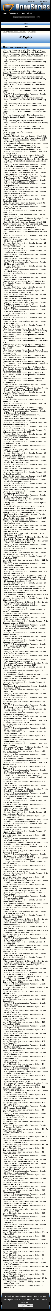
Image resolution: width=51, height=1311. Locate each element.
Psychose (10, 186)
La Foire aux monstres (22, 665)
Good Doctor (8, 214)
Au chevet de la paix (10, 585)
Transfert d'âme (13, 547)
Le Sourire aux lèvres (15, 516)
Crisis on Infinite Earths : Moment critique (22, 167)
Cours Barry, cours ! (14, 680)
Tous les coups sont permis (24, 1085)
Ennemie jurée (8, 864)
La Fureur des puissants (16, 482)
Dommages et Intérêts (11, 642)
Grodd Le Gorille (13, 1181)
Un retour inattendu (13, 1142)
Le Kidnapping (8, 1058)
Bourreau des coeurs (11, 1261)
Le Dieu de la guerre (21, 596)
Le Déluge (6, 1009)
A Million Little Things (11, 415)
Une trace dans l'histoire (12, 879)
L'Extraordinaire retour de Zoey (32, 128)
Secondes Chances (10, 852)
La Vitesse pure (13, 1020)
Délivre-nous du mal (22, 543)
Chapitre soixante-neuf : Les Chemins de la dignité (22, 138)
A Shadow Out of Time (14, 501)
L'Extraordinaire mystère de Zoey (33, 79)
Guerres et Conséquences (13, 424)
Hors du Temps (13, 1226)
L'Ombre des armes (10, 829)
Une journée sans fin (14, 646)
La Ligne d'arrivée (14, 696)
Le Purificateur (8, 818)
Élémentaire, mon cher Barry (17, 386)
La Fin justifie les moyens (17, 260)
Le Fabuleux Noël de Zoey (31, 52)
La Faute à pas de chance (16, 654)
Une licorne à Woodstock (23, 390)
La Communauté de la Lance (26, 776)
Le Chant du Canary (10, 1032)
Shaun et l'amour (10, 216)
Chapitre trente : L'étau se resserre (16, 508)
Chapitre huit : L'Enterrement (36, 340)
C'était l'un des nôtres (23, 844)
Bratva (5, 837)
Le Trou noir (10, 209)
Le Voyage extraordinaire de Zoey (33, 106)
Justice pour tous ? (10, 249)
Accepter (21, 1306)
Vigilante (6, 909)
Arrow (5, 155)
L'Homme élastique (14, 566)
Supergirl (7, 151)
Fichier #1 (6, 134)
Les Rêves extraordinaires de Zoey (33, 117)
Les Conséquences (10, 673)
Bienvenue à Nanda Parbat (13, 1230)
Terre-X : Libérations (22, 604)
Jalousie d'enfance (10, 734)
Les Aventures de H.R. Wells (18, 856)
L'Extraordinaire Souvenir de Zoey (33, 90)
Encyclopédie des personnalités (17, 31)
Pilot (8, 505)
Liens (25, 26)
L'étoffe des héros (10, 1257)
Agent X (6, 1133)
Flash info (10, 323)
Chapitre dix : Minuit (33, 331)
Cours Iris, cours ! (14, 524)
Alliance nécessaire (10, 1200)
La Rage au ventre (10, 268)
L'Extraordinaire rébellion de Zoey (33, 100)
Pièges (5, 726)
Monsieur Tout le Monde (16, 1196)
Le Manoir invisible (10, 455)
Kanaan (6, 1287)
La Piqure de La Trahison (16, 1203)
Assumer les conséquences (14, 421)
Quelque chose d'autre (11, 1177)
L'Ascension (7, 1253)
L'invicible (17, 1093)
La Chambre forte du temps (17, 1188)
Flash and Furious (14, 279)
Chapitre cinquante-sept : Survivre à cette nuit (20, 224)
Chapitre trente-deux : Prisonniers (16, 478)
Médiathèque (27, 13)
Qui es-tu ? (7, 867)
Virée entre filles (12, 638)
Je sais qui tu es (13, 730)
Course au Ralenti (14, 1108)
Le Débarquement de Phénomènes (25, 1279)
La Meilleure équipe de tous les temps (20, 890)
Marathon (11, 142)
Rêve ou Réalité (9, 887)
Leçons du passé (13, 787)
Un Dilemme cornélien (15, 1165)
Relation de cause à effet (16, 718)
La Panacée (11, 241)
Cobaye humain (9, 745)
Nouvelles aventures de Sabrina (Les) (18, 230)
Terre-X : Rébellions (13, 608)
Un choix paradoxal (13, 986)
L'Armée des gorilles (15, 810)
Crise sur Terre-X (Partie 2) (13, 615)
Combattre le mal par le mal (13, 806)
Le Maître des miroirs (14, 955)
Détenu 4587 (7, 401)
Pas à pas (7, 631)
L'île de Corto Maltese (11, 1276)
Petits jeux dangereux (22, 146)
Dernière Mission (9, 1039)
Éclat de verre (9, 688)
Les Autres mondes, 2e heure (14, 293)
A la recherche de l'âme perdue (25, 1138)
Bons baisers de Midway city (17, 182)
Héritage (6, 993)
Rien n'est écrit (12, 197)
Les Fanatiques (8, 444)
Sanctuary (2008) (10, 1278)
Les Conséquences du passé (14, 1097)
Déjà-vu (10, 256)
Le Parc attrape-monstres (25, 220)
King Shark (11, 1062)
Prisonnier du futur (14, 741)
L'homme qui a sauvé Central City (19, 1161)
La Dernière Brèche (14, 1070)
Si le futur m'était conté (16, 1219)
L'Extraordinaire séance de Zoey (33, 62)
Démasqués (7, 1215)
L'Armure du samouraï (22, 948)
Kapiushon (7, 768)
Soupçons (6, 275)
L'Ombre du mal (12, 913)
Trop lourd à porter (10, 1089)
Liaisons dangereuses (11, 738)
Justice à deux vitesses (16, 581)
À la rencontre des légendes (24, 149)
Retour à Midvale (9, 634)
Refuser (30, 1306)
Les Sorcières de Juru (11, 428)
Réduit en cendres (14, 841)
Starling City (7, 201)
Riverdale (7, 136)
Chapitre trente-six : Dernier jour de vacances (20, 409)
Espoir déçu (7, 944)
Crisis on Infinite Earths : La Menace (16, 170)
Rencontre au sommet (11, 959)
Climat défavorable (10, 917)
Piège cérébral (12, 264)
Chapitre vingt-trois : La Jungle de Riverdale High (22, 577)
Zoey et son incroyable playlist (15, 50)
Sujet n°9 (10, 531)
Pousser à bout (8, 1112)
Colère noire (12, 272)
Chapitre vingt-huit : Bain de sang (15, 520)
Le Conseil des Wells (15, 463)
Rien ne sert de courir (14, 592)
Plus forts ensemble (21, 883)
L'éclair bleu (12, 1055)
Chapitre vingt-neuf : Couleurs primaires (18, 512)
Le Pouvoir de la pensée (15, 619)
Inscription (31, 1)
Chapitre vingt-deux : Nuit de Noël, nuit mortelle (21, 589)
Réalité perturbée (13, 997)
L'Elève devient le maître (12, 486)
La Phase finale (8, 1024)
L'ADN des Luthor (9, 833)
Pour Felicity (7, 1104)
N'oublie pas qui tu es (15, 489)
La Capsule (7, 153)
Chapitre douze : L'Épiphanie (36, 232)
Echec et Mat (8, 783)
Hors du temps (19, 978)
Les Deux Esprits (9, 474)
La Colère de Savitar (15, 795)
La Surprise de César (22, 676)
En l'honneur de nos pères (13, 715)
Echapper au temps (22, 860)
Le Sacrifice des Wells (14, 96)
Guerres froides (20, 1074)
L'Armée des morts (21, 932)
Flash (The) (8, 94)
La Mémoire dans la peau (24, 760)
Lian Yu (5, 692)
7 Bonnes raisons (14, 570)
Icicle (8, 308)
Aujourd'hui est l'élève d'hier (17, 300)
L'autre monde (11, 1158)
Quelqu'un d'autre (9, 1184)
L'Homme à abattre (10, 1207)
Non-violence (8, 319)
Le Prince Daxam (9, 780)
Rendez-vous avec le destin (18, 707)
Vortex (5, 212)
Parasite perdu (8, 316)
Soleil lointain (8, 764)
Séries (4, 13)
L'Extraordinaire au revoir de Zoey (34, 56)
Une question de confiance (13, 967)
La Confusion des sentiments (17, 661)
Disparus (6, 703)
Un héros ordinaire (14, 1035)
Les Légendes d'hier (10, 1119)
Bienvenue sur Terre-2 (15, 1081)
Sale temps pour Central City (17, 304)
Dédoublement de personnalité (14, 432)
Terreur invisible (12, 940)
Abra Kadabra (12, 757)
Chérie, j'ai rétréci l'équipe (17, 554)
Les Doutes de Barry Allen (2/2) (18, 174)
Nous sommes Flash (15, 440)
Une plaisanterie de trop (16, 497)
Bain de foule (12, 535)
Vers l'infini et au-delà (11, 493)
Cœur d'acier (8, 684)
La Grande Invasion (10, 711)
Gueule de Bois (8, 1284)
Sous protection (9, 753)
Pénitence (6, 951)
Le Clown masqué (13, 312)
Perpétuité (7, 447)
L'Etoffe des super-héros (15, 971)
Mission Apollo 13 (21, 791)
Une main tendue (9, 245)
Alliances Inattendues (15, 1173)
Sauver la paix (8, 1123)
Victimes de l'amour (10, 1051)
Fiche (25, 23)
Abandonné (7, 1249)
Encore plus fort (12, 1116)
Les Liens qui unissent (11, 459)
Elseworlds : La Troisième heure (15, 289)
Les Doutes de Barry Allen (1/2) (18, 178)
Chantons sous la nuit (15, 772)
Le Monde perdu (21, 799)
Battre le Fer (11, 1265)
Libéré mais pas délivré (12, 814)
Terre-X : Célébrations (11, 612)
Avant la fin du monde (11, 1016)
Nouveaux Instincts (10, 1150)
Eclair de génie (13, 451)
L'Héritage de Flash (13, 413)
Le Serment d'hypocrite (15, 190)
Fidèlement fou (8, 650)
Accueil (5, 31)
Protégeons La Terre (10, 394)
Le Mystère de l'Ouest (22, 906)
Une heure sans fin (22, 539)
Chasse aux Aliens (10, 405)
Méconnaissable (9, 1192)
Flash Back (11, 1047)
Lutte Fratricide (8, 1238)
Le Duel (10, 1005)
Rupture (6, 1001)
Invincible (11, 1013)
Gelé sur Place (12, 1272)
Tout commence (9, 925)
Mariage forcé (8, 825)
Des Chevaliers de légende (25, 822)
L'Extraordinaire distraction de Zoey (34, 123)
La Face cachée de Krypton (13, 436)
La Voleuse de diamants (12, 253)
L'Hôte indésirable (10, 550)
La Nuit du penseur (14, 470)
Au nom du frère (9, 237)
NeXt (5, 132)
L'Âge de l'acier (9, 327)
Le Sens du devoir (9, 699)
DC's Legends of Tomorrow (14, 144)
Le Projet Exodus (9, 802)
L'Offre (5, 1223)
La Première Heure (13, 296)
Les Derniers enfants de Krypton (15, 974)
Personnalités (14, 13)
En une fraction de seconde (17, 528)
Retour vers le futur (14, 871)
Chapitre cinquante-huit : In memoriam (17, 205)
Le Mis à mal (7, 558)
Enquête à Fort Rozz (10, 573)
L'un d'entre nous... (10, 848)
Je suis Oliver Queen (11, 1169)
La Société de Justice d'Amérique (27, 963)
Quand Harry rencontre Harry (17, 627)
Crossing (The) (9, 499)
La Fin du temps (21, 749)
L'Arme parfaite (9, 894)
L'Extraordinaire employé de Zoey (33, 111)
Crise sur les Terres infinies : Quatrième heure (20, 157)
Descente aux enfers (23, 228)
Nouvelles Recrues (10, 982)
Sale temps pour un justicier (13, 1066)
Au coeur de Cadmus (11, 902)
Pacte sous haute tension (23, 921)
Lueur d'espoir (8, 1043)
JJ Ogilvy (33, 31)
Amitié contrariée (9, 1154)
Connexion (43, 1)
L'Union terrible (8, 466)
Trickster (10, 1211)
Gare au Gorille (12, 1127)
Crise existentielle (13, 193)
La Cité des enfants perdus (13, 722)
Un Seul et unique (14, 1100)
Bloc (8, 398)
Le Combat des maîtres (12, 1077)
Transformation (12, 898)
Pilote (15, 417)
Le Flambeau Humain (15, 1242)
